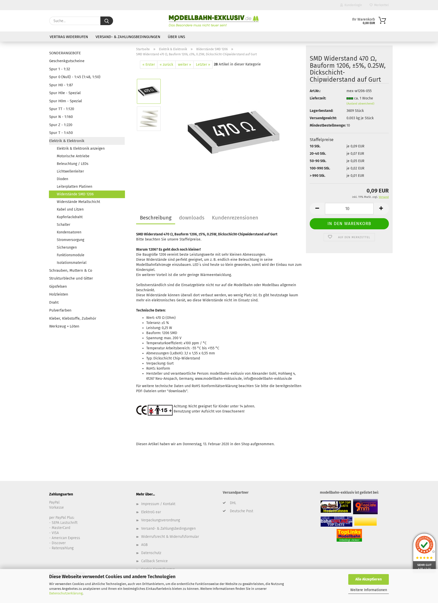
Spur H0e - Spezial (65, 93)
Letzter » (203, 64)
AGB (144, 545)
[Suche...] (106, 20)
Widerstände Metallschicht (78, 202)
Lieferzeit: (318, 98)
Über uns (176, 37)
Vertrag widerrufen (69, 37)
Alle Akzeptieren (368, 579)
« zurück (166, 64)
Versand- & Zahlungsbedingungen (128, 37)
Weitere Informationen (368, 590)
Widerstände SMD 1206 (75, 194)
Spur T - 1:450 (61, 132)
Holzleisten (58, 294)
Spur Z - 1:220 (60, 125)
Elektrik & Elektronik (66, 141)
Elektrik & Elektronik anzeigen (81, 148)
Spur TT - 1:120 (61, 109)
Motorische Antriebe (73, 156)
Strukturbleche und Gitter (71, 278)
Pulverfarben (60, 310)
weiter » (184, 64)
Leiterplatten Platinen (74, 186)
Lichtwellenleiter (70, 171)
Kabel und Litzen (70, 209)
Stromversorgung (70, 240)
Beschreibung (155, 218)
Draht (54, 302)
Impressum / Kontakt (158, 504)
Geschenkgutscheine (66, 61)
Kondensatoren (69, 232)
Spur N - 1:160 (61, 116)
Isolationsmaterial (71, 263)
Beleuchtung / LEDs (72, 164)
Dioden (62, 179)
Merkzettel (381, 5)
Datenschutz (151, 553)
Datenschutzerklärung (66, 593)
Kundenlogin (352, 5)
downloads (191, 218)
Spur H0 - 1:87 (61, 85)
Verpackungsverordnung (160, 520)
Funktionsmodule (70, 255)
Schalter (63, 224)
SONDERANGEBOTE (65, 53)
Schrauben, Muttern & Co (70, 270)
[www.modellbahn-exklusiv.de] (214, 20)
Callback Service (154, 561)
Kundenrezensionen (235, 218)
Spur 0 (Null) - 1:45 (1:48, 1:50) (74, 77)
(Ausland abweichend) (360, 103)
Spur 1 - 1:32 (59, 69)
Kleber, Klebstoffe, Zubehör (72, 318)
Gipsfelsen (58, 286)
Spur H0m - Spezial (65, 101)
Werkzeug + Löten (64, 326)
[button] (317, 208)
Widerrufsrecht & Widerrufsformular (170, 537)
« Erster (148, 64)
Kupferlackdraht (70, 217)
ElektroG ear (151, 512)
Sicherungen (67, 247)
